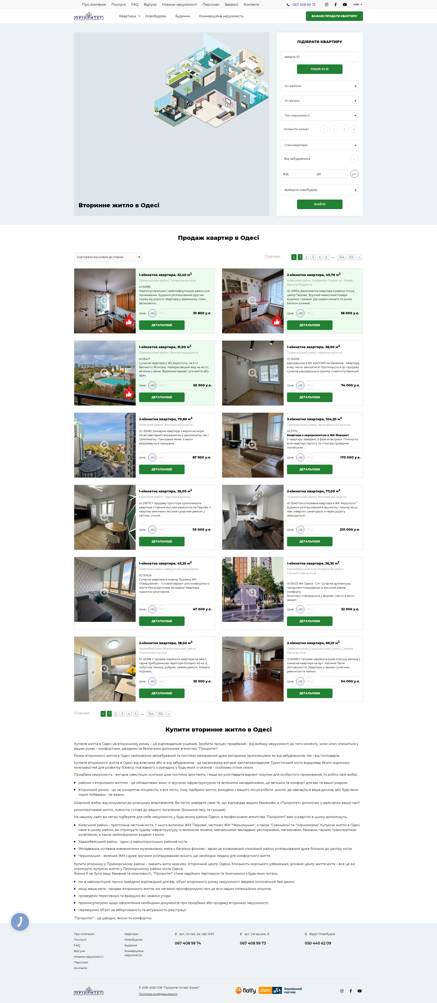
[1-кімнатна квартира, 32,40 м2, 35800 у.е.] (105, 300)
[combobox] (319, 86)
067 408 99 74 (188, 943)
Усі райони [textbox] (293, 85)
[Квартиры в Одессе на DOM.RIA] (281, 991)
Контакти (251, 5)
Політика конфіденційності (158, 994)
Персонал (211, 5)
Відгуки (150, 5)
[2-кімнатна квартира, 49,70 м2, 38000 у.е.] (253, 300)
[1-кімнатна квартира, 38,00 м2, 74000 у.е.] (253, 373)
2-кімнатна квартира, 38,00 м (165, 642)
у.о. (354, 174)
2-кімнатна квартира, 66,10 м (313, 642)
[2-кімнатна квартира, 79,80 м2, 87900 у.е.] (105, 445)
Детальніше (162, 325)
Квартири (127, 16)
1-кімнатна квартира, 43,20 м (165, 563)
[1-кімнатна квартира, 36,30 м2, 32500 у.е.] (253, 593)
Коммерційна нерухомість (221, 16)
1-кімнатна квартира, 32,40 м (165, 274)
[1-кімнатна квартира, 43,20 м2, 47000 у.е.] (105, 593)
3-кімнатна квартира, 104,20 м (314, 418)
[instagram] (326, 4)
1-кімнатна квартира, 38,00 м (313, 346)
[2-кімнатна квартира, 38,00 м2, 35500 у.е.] (105, 669)
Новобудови (155, 16)
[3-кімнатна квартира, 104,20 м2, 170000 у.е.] (253, 445)
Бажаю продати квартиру (334, 16)
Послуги (119, 5)
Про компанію (94, 5)
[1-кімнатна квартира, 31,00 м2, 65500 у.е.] (105, 373)
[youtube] (344, 4)
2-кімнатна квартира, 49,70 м (313, 274)
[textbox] (320, 189)
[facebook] (335, 4)
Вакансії (231, 5)
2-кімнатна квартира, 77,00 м (313, 491)
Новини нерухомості (179, 5)
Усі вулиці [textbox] (292, 100)
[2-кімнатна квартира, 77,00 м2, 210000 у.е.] (253, 517)
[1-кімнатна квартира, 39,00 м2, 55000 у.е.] (105, 517)
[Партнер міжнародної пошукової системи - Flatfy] (246, 990)
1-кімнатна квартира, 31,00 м (165, 346)
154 (341, 257)
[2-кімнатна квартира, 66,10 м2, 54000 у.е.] (253, 669)
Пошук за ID (320, 69)
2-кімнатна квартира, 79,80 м (165, 418)
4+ (354, 129)
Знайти (319, 204)
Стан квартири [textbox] (296, 145)
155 (351, 257)
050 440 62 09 (318, 943)
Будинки (182, 16)
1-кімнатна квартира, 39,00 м (165, 491)
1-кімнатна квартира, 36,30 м (313, 563)
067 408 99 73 (304, 5)
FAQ (134, 5)
